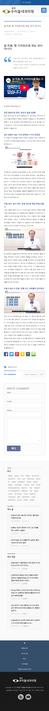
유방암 (28, 476)
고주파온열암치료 (14, 491)
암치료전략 (25, 497)
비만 (30, 491)
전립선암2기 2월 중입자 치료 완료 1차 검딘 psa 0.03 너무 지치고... (25, 564)
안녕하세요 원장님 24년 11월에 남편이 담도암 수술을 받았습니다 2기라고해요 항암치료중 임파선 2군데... (24, 577)
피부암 (38, 485)
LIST (42, 375)
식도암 (26, 494)
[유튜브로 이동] (28, 701)
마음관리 (37, 488)
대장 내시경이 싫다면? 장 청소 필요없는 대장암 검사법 (25, 516)
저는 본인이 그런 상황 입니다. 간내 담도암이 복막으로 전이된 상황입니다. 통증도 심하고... (25, 608)
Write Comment (30, 375)
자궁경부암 (11, 497)
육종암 (10, 476)
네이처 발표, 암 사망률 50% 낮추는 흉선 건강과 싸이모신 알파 (25, 541)
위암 (30, 488)
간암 (23, 479)
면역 (32, 485)
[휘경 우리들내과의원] (18, 10)
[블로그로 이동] (20, 701)
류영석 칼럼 (18, 34)
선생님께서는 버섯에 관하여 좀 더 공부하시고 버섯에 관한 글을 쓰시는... (25, 621)
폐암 (18, 497)
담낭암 (16, 476)
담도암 (38, 479)
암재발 (32, 500)
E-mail (9, 401)
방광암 (10, 485)
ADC (22, 476)
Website (9, 410)
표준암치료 (11, 479)
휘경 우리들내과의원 (23, 687)
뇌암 (18, 479)
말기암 (19, 500)
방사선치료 (35, 476)
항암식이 (24, 488)
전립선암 (24, 491)
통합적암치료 (12, 367)
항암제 (36, 491)
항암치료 (33, 494)
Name (9, 392)
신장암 (13, 482)
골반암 (35, 482)
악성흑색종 (18, 485)
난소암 (10, 494)
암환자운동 (11, 500)
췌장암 (29, 482)
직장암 (33, 497)
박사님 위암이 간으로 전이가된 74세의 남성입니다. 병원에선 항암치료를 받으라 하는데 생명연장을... (25, 592)
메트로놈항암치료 (14, 488)
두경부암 (26, 485)
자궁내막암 (30, 479)
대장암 (26, 500)
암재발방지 (21, 482)
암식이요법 (18, 494)
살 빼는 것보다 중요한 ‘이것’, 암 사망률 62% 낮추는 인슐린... (24, 529)
